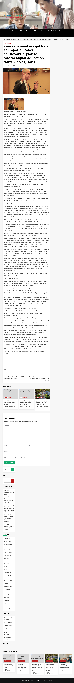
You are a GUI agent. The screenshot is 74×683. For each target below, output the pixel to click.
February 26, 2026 (28, 406)
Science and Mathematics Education (30, 31)
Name (5, 445)
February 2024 (7, 606)
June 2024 (6, 594)
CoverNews (42, 680)
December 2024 (8, 578)
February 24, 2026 (64, 672)
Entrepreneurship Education (11, 31)
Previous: (14, 376)
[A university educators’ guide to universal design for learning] (65, 658)
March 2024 (7, 603)
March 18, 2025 (12, 65)
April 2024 (6, 600)
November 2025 (8, 547)
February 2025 (7, 572)
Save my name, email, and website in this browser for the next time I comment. (25, 457)
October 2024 (7, 583)
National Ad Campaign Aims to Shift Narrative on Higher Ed (26, 402)
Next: (39, 377)
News (5, 628)
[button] (71, 30)
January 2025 (7, 575)
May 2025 (6, 564)
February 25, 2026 (44, 408)
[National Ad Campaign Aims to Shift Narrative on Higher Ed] (26, 394)
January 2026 (7, 541)
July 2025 (6, 558)
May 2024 (6, 597)
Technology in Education (57, 31)
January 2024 (7, 609)
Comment (6, 425)
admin (6, 65)
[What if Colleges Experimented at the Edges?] (10, 394)
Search (5, 475)
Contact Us (17, 35)
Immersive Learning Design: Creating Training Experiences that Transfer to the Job (9, 508)
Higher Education (45, 31)
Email (28, 445)
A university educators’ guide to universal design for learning (9, 527)
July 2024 (6, 592)
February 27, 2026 (12, 406)
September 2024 (8, 586)
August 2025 (7, 555)
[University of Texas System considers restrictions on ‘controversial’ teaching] (42, 394)
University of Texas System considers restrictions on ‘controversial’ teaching (8, 518)
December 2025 (8, 544)
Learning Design (8, 35)
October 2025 (7, 549)
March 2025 (7, 569)
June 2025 (6, 561)
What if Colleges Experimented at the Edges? (9, 402)
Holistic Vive (6, 647)
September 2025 (8, 552)
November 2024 (8, 580)
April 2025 (6, 566)
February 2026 (7, 538)
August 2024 (7, 589)
